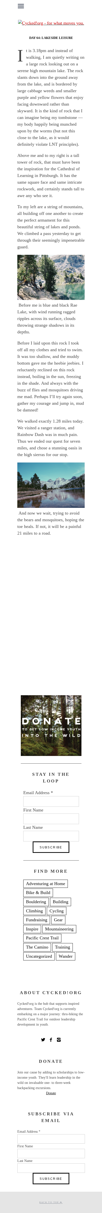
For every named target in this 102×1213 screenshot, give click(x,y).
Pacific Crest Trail (42, 937)
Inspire (32, 928)
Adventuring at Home (45, 883)
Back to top (49, 1202)
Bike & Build (38, 892)
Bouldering (36, 901)
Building (60, 901)
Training (62, 947)
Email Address (38, 792)
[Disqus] (51, 618)
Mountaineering (59, 928)
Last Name (33, 827)
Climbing (34, 910)
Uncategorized (39, 956)
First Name (33, 810)
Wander (66, 956)
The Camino (37, 947)
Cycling (57, 910)
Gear (58, 919)
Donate (51, 1093)
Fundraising (36, 919)
